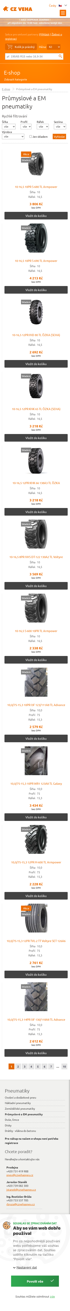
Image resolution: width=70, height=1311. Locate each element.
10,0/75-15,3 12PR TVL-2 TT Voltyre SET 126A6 (36, 941)
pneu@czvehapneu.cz (19, 1175)
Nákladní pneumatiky (18, 1103)
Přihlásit (44, 34)
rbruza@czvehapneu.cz (20, 1204)
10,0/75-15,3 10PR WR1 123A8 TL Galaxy (36, 783)
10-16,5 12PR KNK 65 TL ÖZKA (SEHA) (36, 409)
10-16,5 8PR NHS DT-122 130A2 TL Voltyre (36, 557)
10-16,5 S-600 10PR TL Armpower (36, 631)
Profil (24, 121)
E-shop (12, 72)
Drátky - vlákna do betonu (20, 1130)
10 (64, 1066)
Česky (53, 5)
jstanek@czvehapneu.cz (21, 1189)
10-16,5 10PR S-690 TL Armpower (36, 260)
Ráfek (40, 121)
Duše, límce (12, 1119)
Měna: (42, 46)
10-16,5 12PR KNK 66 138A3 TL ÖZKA (36, 483)
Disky (8, 1125)
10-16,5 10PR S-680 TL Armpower (36, 186)
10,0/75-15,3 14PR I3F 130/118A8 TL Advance (36, 1019)
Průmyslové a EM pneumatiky (24, 1114)
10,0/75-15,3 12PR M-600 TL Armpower (36, 862)
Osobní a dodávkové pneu (20, 1097)
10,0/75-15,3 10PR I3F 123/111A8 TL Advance (36, 705)
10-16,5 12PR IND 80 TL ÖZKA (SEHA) (36, 335)
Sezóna (58, 121)
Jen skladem (40, 136)
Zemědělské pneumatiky (20, 1108)
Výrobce (7, 132)
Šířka (5, 121)
